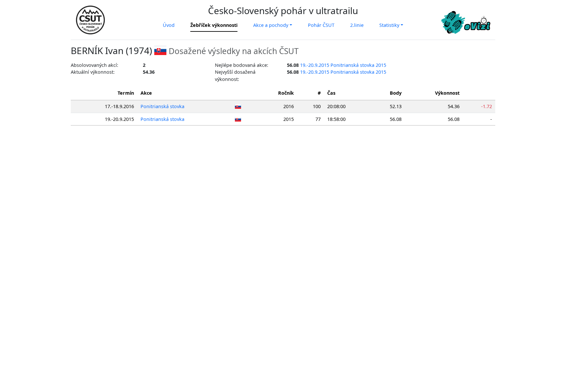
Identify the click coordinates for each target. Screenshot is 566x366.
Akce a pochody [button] (270, 25)
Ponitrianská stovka (162, 106)
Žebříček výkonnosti (213, 25)
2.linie (357, 25)
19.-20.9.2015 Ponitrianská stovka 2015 (343, 65)
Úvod (169, 25)
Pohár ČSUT (321, 25)
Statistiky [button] (389, 25)
